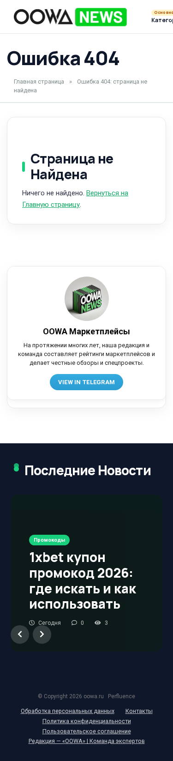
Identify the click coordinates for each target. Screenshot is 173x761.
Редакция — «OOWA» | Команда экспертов (87, 740)
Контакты (139, 710)
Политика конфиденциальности (86, 721)
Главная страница (39, 81)
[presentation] (20, 634)
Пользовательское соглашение (86, 731)
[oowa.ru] (70, 17)
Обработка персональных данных (67, 710)
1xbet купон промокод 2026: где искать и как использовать (82, 580)
